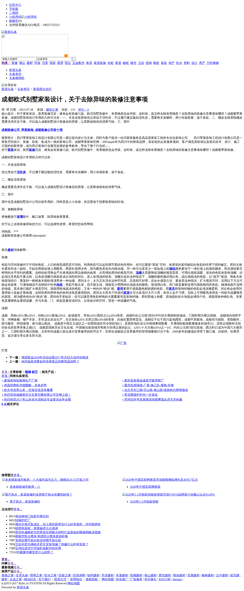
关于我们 (44, 579)
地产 (172, 63)
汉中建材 (222, 575)
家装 (164, 63)
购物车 (13, 20)
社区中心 (15, 4)
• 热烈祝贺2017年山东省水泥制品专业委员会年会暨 (36, 399)
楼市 (133, 63)
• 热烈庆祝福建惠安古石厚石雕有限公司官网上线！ (36, 394)
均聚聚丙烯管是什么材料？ (35, 552)
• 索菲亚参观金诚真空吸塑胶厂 (143, 380)
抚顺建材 (136, 575)
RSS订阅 (164, 579)
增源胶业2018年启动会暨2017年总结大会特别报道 (54, 357)
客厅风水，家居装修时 (25, 501)
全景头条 (22, 575)
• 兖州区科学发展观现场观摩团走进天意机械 (152, 399)
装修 (14, 63)
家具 (89, 63)
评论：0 (83, 109)
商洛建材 (179, 575)
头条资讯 (23, 89)
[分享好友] (9, 85)
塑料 (187, 63)
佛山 (22, 63)
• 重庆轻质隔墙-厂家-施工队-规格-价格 (148, 385)
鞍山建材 (150, 575)
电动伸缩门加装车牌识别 (32, 516)
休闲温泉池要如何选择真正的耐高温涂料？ (50, 361)
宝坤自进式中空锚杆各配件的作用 (38, 548)
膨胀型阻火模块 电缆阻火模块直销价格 (41, 536)
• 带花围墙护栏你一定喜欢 (140, 394)
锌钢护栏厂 (22, 520)
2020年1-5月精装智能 (144, 501)
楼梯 (28, 371)
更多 (6, 371)
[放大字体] (3, 109)
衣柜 (111, 63)
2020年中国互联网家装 (145, 486)
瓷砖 (53, 63)
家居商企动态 (42, 89)
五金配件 (78, 63)
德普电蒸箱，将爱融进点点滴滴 (36, 528)
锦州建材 (93, 575)
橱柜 (126, 63)
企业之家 (16, 579)
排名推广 (122, 579)
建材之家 (52, 109)
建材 (30, 63)
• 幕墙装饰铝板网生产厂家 (20, 380)
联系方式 (60, 579)
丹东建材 (108, 575)
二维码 (13, 12)
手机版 (13, 8)
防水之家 (50, 575)
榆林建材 (208, 575)
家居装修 (100, 63)
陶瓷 (156, 63)
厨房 (60, 63)
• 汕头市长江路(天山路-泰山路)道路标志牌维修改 (155, 390)
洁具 (45, 63)
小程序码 (15, 16)
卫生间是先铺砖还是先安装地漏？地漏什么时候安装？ (51, 544)
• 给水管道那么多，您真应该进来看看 (27, 390)
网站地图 (108, 579)
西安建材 (165, 575)
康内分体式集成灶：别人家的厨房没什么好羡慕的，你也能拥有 (58, 524)
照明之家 (36, 575)
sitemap (177, 579)
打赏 (5, 350)
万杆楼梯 (213, 63)
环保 (37, 63)
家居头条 (8, 89)
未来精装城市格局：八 (25, 486)
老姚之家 (8, 575)
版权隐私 (92, 579)
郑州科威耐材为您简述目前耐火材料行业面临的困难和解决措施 (58, 532)
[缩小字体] (7, 109)
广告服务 (136, 579)
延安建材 (236, 575)
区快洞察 (79, 575)
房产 (202, 63)
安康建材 (193, 575)
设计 (194, 63)
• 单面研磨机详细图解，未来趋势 (24, 385)
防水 (179, 63)
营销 (149, 63)
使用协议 (76, 579)
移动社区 (30, 579)
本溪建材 (122, 575)
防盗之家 (65, 575)
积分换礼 (150, 579)
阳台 (68, 63)
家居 (118, 63)
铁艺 (35, 371)
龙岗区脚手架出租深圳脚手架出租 (38, 540)
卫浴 (141, 63)
